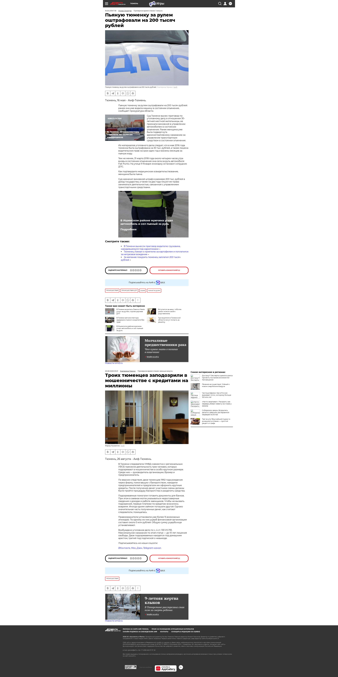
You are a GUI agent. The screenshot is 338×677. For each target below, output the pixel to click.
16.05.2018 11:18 (110, 11)
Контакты (164, 632)
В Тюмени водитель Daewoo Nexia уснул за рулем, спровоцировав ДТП (130, 311)
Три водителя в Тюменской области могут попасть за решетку (169, 320)
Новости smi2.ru (114, 363)
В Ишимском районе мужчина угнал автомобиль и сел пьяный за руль (146, 222)
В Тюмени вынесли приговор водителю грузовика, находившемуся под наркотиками (150, 247)
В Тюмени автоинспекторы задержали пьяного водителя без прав (130, 320)
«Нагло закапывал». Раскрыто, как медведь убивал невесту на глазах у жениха (217, 404)
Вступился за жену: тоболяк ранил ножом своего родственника (169, 311)
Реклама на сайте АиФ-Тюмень (136, 629)
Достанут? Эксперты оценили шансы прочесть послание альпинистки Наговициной (217, 378)
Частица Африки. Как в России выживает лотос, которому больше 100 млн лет (216, 395)
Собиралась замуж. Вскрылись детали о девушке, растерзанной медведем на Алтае (215, 412)
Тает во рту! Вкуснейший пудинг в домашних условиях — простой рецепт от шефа (216, 421)
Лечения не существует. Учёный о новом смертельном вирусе (216, 385)
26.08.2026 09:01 (111, 371)
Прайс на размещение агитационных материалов (173, 629)
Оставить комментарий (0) (169, 270)
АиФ (175, 87)
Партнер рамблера (145, 667)
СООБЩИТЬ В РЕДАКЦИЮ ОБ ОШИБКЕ (185, 632)
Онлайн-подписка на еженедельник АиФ (140, 632)
